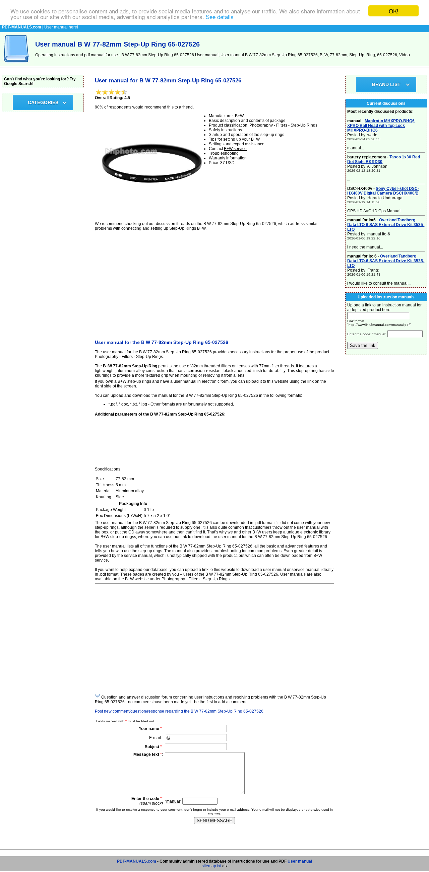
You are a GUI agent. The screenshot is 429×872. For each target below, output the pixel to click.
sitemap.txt (211, 866)
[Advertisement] (214, 282)
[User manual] (17, 64)
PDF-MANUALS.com (136, 861)
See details (220, 17)
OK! (394, 11)
